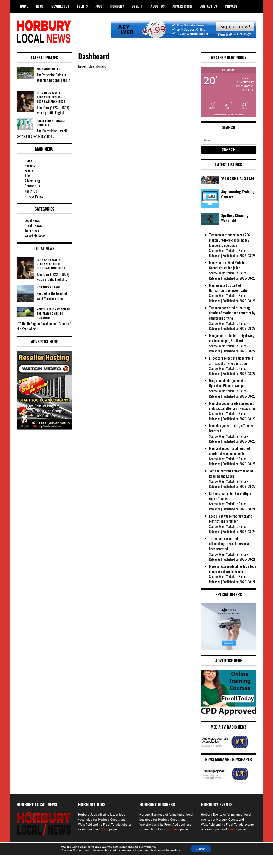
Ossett (137, 6)
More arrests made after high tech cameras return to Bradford (232, 569)
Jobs (99, 6)
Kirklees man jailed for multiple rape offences (230, 496)
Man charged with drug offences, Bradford (231, 428)
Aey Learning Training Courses (237, 194)
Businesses (60, 6)
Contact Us (208, 6)
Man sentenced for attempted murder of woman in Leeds (229, 451)
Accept (200, 849)
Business (30, 165)
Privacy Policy (34, 196)
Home (24, 6)
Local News (32, 220)
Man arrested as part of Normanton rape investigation (229, 288)
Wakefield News (35, 235)
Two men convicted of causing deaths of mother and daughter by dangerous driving (232, 313)
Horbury (117, 6)
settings (175, 850)
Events (82, 6)
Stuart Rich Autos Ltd (237, 178)
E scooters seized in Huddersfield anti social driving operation (231, 360)
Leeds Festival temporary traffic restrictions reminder (230, 518)
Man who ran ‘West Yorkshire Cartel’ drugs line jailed (228, 265)
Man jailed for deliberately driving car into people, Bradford (231, 338)
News (40, 6)
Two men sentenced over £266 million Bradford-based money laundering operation (229, 240)
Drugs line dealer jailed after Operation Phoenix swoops (228, 383)
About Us (157, 6)
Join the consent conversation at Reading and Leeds (231, 473)
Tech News (32, 230)
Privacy (231, 6)
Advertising (182, 6)
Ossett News (33, 225)
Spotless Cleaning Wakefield (234, 218)
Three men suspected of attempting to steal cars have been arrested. (229, 543)
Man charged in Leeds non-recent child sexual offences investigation (232, 406)
